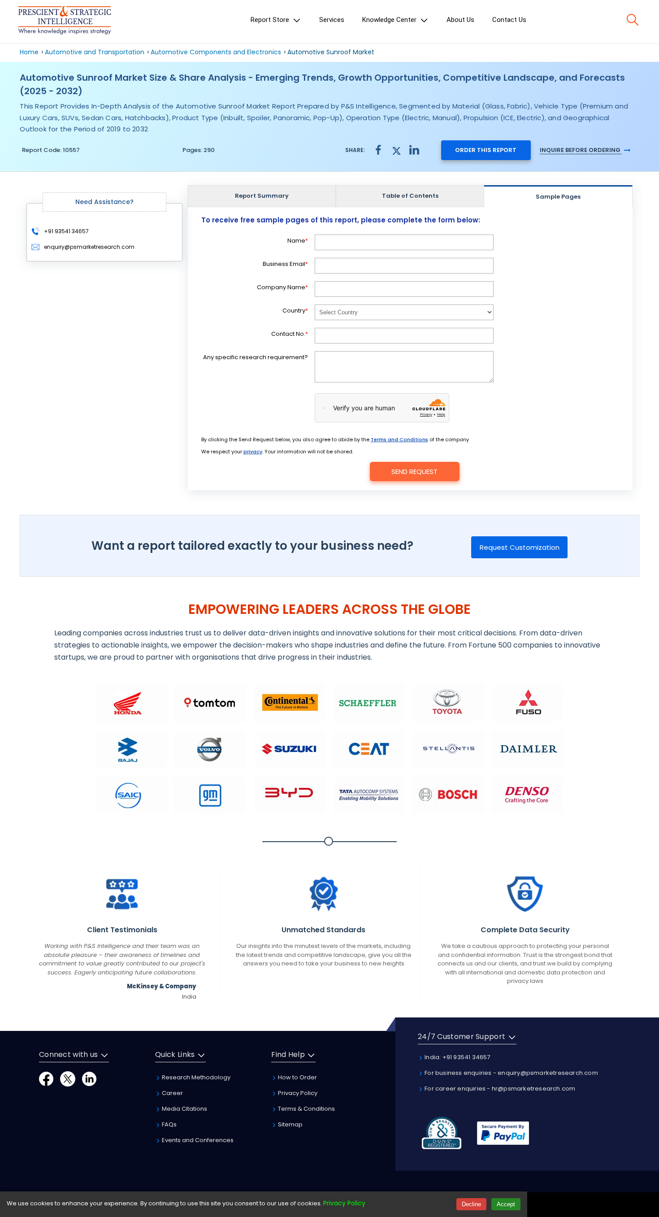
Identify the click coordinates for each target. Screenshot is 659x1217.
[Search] (632, 19)
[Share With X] (396, 149)
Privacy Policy (297, 1093)
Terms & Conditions (306, 1108)
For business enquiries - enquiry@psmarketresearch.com (510, 1073)
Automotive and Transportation (94, 52)
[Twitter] (67, 1078)
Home (29, 52)
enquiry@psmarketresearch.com (89, 247)
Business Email (285, 264)
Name (297, 240)
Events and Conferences (197, 1140)
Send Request (414, 471)
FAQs (168, 1124)
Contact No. (289, 334)
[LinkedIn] (89, 1078)
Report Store (271, 20)
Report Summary (262, 195)
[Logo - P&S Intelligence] (64, 21)
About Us (460, 20)
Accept (506, 1204)
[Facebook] (46, 1078)
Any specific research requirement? (255, 357)
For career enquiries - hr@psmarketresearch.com (499, 1088)
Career (171, 1093)
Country (295, 310)
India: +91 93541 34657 (456, 1057)
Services (331, 20)
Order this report (485, 150)
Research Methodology (195, 1077)
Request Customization (519, 547)
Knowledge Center (390, 20)
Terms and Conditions (399, 439)
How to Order (297, 1077)
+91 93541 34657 (66, 231)
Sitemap (290, 1124)
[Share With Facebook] (378, 150)
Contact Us (509, 20)
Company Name (282, 287)
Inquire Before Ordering (581, 150)
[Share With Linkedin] (414, 149)
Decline (471, 1204)
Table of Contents (410, 195)
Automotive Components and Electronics (216, 52)
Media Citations (183, 1108)
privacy (252, 451)
